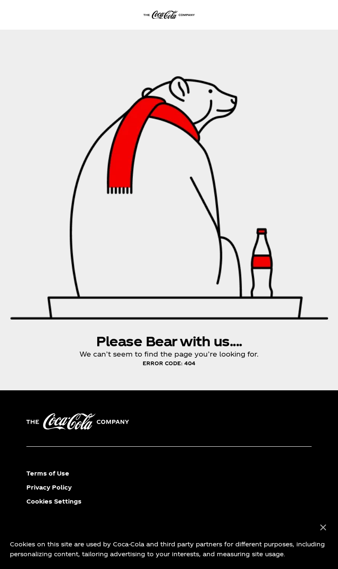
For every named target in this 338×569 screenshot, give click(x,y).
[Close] (323, 528)
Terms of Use (47, 473)
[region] (169, 541)
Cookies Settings (54, 501)
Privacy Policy (49, 487)
